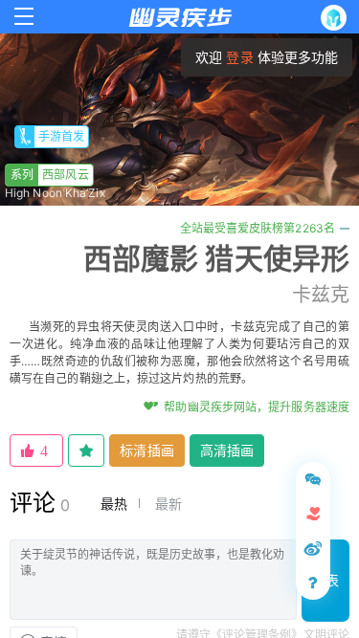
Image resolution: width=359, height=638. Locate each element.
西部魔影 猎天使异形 (216, 258)
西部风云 (50, 174)
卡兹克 (320, 294)
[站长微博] (313, 548)
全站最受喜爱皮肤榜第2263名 (258, 228)
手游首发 (61, 136)
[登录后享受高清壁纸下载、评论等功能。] (337, 18)
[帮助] (313, 582)
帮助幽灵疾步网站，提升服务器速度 (256, 407)
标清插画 (146, 450)
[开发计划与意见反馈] (313, 479)
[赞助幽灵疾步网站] (313, 513)
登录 (239, 57)
